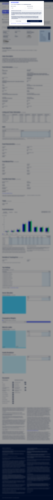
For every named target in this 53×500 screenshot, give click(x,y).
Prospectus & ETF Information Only (25, 23)
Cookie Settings (18, 21)
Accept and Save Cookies (34, 21)
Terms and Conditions (14, 23)
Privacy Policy (19, 23)
